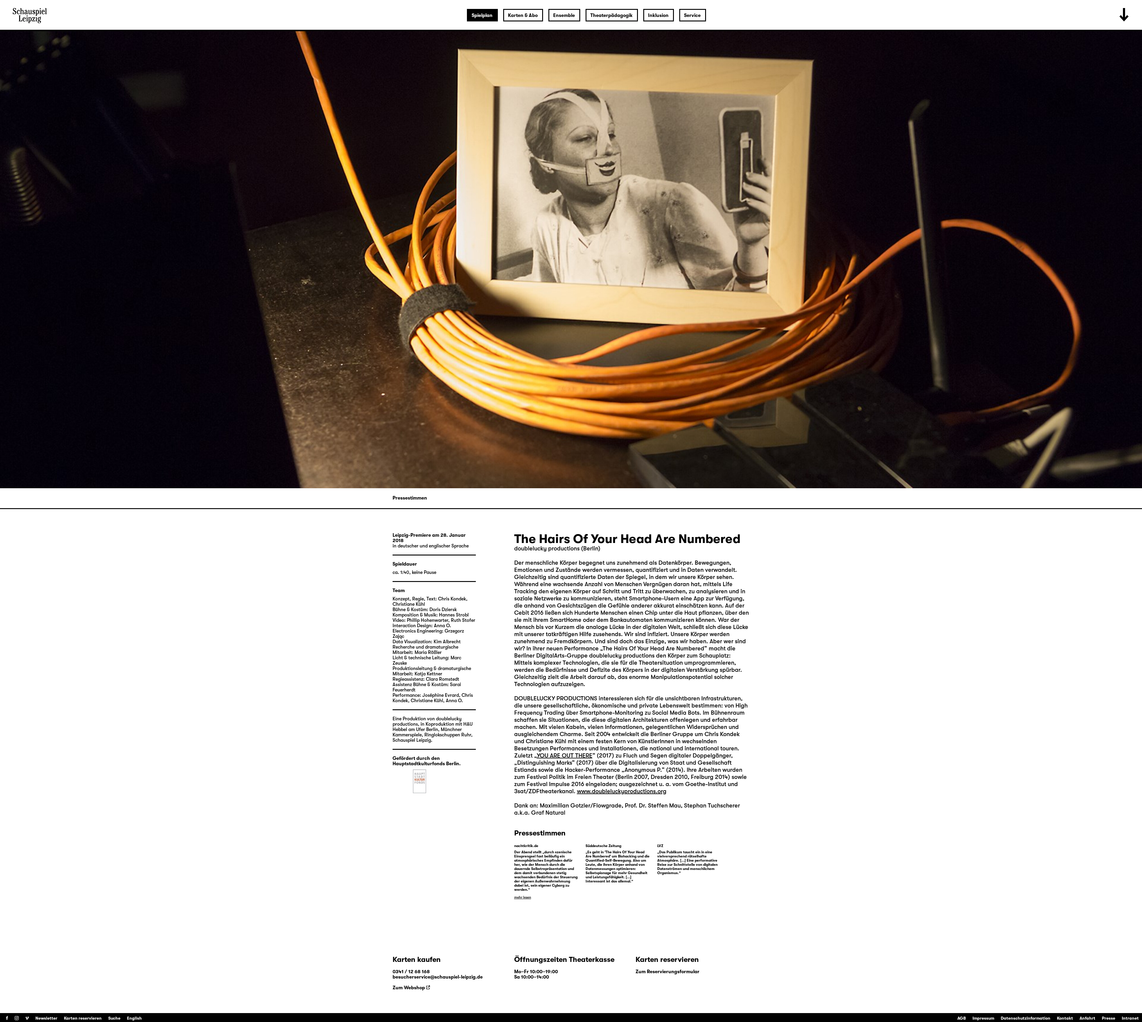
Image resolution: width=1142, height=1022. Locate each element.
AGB (961, 1018)
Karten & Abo (523, 15)
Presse (1108, 1018)
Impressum (983, 1018)
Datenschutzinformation (1025, 1018)
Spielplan (482, 15)
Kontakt (1065, 1018)
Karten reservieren (83, 1018)
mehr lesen (522, 897)
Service (692, 15)
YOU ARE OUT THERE (564, 755)
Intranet (1130, 1018)
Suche (114, 1018)
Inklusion (658, 15)
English (134, 1018)
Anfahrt (1087, 1018)
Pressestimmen (410, 498)
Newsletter (46, 1018)
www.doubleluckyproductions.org (621, 791)
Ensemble (564, 15)
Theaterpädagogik (611, 15)
